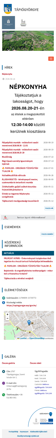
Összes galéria (8, 363)
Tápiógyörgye (26, 9)
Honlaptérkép (13, 432)
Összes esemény (47, 234)
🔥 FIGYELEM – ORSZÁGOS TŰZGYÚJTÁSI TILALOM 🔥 (28, 266)
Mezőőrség (7, 156)
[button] (29, 322)
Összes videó (35, 363)
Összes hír (49, 208)
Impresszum (24, 432)
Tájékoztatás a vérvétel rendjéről (18, 278)
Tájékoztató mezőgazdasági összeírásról (20, 201)
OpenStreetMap (37, 338)
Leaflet (23, 338)
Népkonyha (7, 74)
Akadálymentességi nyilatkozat (28, 436)
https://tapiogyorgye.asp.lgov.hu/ (22, 305)
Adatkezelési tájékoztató (38, 432)
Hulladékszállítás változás (14, 175)
